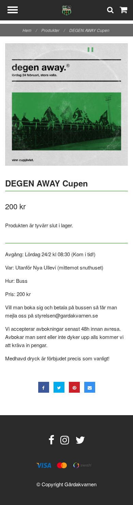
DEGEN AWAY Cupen (89, 30)
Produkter (53, 30)
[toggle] (16, 11)
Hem (30, 30)
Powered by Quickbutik (66, 492)
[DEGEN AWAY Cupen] (66, 104)
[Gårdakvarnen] (66, 9)
